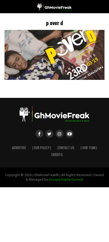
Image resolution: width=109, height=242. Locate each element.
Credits (57, 154)
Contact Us (65, 147)
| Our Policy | (41, 147)
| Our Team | (89, 147)
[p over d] (54, 78)
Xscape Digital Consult (66, 179)
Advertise (19, 147)
